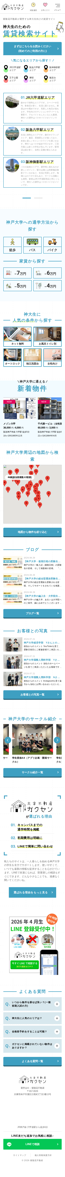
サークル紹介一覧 (32, 772)
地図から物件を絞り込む (32, 532)
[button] (39, 505)
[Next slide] (57, 740)
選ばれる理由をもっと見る (31, 892)
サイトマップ (19, 1155)
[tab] (26, 198)
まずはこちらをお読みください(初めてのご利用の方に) (32, 48)
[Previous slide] (7, 740)
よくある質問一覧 (32, 1061)
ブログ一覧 (32, 613)
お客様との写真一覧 (32, 694)
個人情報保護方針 (43, 1155)
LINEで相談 (33, 1144)
